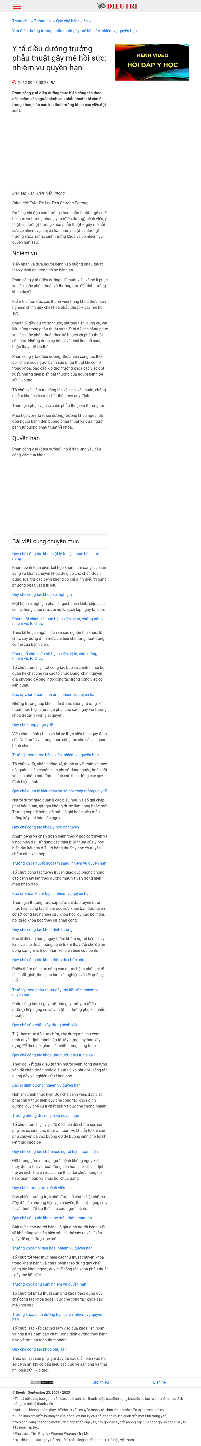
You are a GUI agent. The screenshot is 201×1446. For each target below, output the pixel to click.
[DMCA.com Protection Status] (41, 1382)
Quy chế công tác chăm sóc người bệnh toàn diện (55, 1151)
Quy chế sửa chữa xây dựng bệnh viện (45, 1025)
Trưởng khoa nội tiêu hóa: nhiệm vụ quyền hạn (52, 1248)
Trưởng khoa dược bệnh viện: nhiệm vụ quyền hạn (55, 755)
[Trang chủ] (117, 5)
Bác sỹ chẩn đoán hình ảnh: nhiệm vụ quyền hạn (54, 694)
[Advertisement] (60, 152)
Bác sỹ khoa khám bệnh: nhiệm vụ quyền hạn (51, 893)
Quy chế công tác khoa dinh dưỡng (42, 929)
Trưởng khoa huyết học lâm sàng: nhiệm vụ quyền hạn (59, 863)
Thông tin (42, 21)
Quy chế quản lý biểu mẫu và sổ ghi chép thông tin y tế (59, 791)
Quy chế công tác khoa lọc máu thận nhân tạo (52, 1218)
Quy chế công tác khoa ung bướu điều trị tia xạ (52, 1055)
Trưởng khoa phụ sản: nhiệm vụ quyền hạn (49, 1284)
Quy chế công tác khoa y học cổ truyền (45, 827)
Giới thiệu (100, 1382)
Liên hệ (159, 1382)
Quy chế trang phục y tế (32, 724)
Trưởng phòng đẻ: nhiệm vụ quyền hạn (45, 1115)
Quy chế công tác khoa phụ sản (39, 1349)
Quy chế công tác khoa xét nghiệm (42, 594)
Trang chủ (21, 21)
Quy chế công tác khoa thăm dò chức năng (49, 959)
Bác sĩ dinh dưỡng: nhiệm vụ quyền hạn (46, 1085)
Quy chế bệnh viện (72, 21)
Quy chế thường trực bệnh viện (38, 1187)
